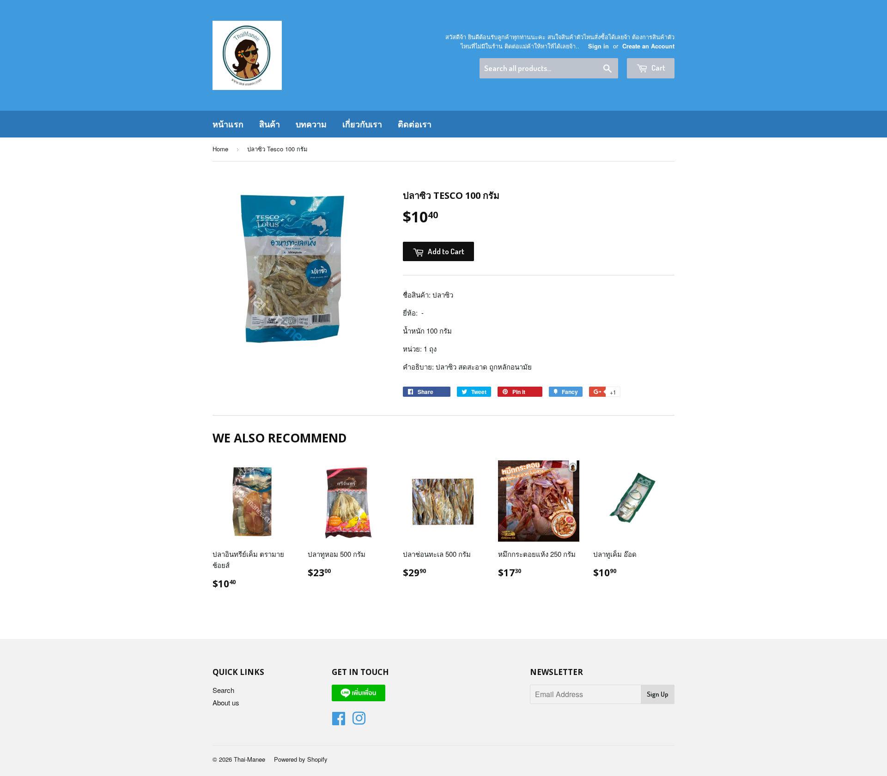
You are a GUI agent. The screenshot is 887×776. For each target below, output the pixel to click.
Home (220, 148)
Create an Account (648, 46)
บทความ (311, 124)
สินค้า (269, 124)
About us (226, 702)
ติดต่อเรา (414, 124)
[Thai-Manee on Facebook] (339, 721)
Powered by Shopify (301, 759)
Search (223, 690)
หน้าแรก (228, 124)
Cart (657, 67)
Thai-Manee (249, 759)
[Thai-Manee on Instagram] (359, 721)
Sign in (598, 46)
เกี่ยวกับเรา (362, 124)
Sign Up (657, 694)
